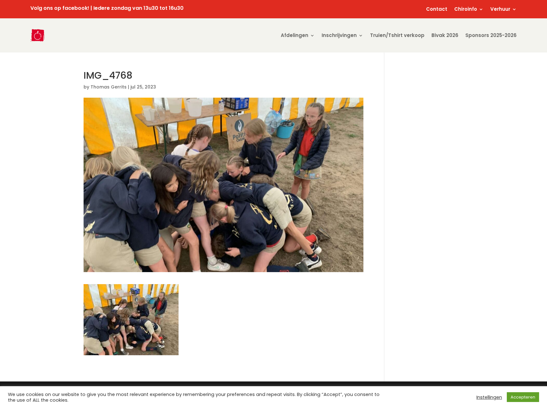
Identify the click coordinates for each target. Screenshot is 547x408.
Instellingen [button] (489, 397)
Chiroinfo (465, 9)
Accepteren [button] (523, 397)
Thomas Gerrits (109, 87)
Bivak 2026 (444, 35)
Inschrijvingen (339, 35)
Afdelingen (294, 35)
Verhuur (500, 9)
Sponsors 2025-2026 (491, 35)
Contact (436, 9)
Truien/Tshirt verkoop (397, 35)
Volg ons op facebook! (59, 8)
